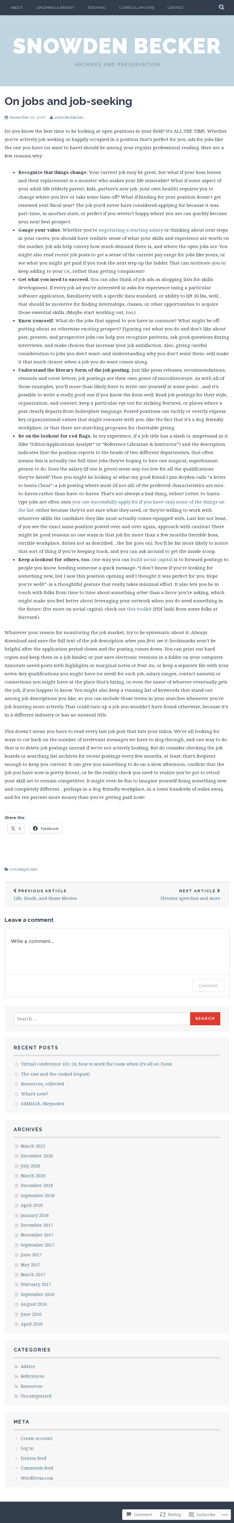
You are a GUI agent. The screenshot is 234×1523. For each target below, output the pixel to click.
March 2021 (33, 1146)
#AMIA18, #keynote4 (42, 1103)
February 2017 (36, 1284)
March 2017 (33, 1274)
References (32, 1376)
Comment (208, 985)
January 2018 (35, 1215)
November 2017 (37, 1235)
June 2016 (31, 1314)
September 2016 (38, 1294)
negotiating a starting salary (131, 230)
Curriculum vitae (136, 7)
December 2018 (37, 1185)
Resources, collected (42, 1084)
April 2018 (32, 1205)
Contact (176, 7)
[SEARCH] (221, 7)
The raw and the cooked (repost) (55, 1074)
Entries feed (33, 1458)
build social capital (152, 559)
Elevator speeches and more (190, 895)
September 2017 (38, 1245)
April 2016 (32, 1324)
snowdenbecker (68, 117)
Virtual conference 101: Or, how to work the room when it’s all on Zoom (96, 1064)
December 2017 (37, 1225)
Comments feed (37, 1468)
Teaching (96, 7)
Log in (27, 1448)
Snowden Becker (117, 45)
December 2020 (37, 1156)
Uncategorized (23, 869)
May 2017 (31, 1265)
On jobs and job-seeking (68, 101)
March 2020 (33, 1175)
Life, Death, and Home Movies (45, 895)
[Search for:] (102, 1019)
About (17, 7)
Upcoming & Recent (55, 7)
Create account (36, 1438)
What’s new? (34, 1094)
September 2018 (38, 1195)
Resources (31, 1386)
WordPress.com (37, 1478)
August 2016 (34, 1304)
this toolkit (139, 609)
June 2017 (31, 1255)
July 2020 (30, 1166)
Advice (28, 1366)
